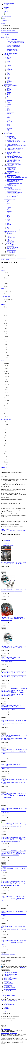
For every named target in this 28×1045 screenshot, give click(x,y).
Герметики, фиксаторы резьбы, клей (16, 141)
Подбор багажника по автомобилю (15, 41)
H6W (6, 336)
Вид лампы (3, 288)
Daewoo (9, 59)
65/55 (6, 456)
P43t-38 (7, 376)
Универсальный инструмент (14, 156)
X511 (6, 416)
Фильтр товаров (5, 259)
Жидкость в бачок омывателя (14, 152)
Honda (8, 63)
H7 (6, 339)
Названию (6, 543)
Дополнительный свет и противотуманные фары (13, 181)
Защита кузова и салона (10, 231)
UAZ (8, 130)
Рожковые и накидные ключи (14, 157)
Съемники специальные (13, 159)
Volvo (8, 223)
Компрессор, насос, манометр (14, 192)
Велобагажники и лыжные (13, 45)
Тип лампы (3, 304)
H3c (6, 328)
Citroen (8, 58)
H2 (6, 320)
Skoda (8, 77)
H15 (6, 315)
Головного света (9, 299)
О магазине (6, 1)
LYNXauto (7, 275)
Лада (8, 68)
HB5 (6, 352)
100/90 (6, 464)
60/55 (6, 451)
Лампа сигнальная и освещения (15, 179)
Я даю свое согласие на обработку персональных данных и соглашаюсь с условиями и (14, 967)
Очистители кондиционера (13, 149)
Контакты (6, 7)
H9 (6, 344)
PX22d (6, 406)
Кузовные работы (11, 161)
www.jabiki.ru (16, 958)
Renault (8, 76)
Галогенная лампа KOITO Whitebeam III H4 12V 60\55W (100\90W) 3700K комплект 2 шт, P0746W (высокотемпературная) (13, 619)
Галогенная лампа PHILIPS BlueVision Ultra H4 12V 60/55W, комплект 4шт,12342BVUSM (14, 840)
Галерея (6, 11)
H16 (6, 317)
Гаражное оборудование (13, 163)
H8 (6, 342)
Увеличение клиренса (9, 199)
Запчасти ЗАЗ (10, 246)
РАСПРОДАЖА (11, 252)
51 (5, 443)
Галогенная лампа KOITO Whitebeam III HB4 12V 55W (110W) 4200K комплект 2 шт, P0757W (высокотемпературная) (13, 676)
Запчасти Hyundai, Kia (12, 247)
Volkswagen (9, 81)
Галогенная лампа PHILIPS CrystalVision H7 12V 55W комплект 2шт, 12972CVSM (13, 708)
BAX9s (7, 363)
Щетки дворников (8, 165)
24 (5, 430)
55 (5, 446)
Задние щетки (10, 171)
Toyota (8, 80)
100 (6, 459)
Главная (3, 258)
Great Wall (9, 100)
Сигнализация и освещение (12, 301)
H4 (6, 331)
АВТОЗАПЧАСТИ (11, 244)
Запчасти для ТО (11, 251)
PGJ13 (6, 387)
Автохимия (6, 134)
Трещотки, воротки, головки (14, 160)
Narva (6, 278)
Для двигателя (10, 136)
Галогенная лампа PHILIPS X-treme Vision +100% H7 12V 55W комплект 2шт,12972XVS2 (13, 825)
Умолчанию (7, 540)
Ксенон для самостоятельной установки (17, 177)
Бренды (2, 270)
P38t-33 (7, 373)
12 (5, 470)
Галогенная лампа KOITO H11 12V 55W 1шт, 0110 (13, 929)
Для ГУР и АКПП (11, 138)
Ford (8, 62)
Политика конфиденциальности (9, 1000)
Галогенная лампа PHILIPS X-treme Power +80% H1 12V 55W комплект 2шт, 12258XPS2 (14, 854)
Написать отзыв (5, 529)
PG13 (6, 382)
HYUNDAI (9, 240)
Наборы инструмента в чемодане (15, 155)
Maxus (8, 110)
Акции (5, 8)
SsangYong (9, 121)
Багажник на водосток (12, 47)
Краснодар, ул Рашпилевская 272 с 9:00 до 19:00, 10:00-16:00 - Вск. (9, 31)
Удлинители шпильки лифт (14, 229)
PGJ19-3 (7, 395)
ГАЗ (8, 132)
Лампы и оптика (8, 173)
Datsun (8, 61)
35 (5, 435)
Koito (6, 272)
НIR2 (6, 358)
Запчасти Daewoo (11, 250)
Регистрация (7, 16)
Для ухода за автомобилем (13, 193)
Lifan (8, 108)
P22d (6, 371)
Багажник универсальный (13, 46)
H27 (6, 323)
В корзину (3, 571)
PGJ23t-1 (7, 400)
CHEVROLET (10, 242)
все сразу (7, 545)
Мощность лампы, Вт (6, 419)
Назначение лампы (5, 296)
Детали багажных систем (13, 51)
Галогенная (8, 291)
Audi (8, 55)
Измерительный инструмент (14, 164)
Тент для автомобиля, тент (13, 195)
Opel (8, 72)
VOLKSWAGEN (11, 238)
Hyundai (9, 65)
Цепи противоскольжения (10, 53)
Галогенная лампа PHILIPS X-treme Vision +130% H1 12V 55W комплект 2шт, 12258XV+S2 (13, 590)
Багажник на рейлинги (12, 49)
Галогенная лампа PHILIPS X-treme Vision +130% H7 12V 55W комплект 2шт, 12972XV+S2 (13, 647)
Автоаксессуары (8, 187)
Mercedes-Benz (10, 112)
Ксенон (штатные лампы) (13, 176)
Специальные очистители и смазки (16, 142)
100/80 (6, 462)
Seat (8, 217)
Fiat (7, 96)
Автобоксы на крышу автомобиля (15, 42)
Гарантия (6, 4)
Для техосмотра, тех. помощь (14, 189)
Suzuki (8, 78)
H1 (6, 307)
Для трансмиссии (11, 137)
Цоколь (2, 360)
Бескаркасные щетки (12, 168)
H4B (6, 333)
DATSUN (9, 236)
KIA (8, 208)
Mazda (8, 109)
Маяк (6, 286)
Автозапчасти (7, 243)
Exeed (8, 94)
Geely (8, 98)
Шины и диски (10, 146)
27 (5, 432)
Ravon (8, 74)
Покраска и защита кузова (13, 151)
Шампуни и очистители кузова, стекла (16, 145)
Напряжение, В (4, 467)
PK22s (6, 403)
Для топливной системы (13, 140)
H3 (6, 325)
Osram (6, 280)
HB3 (6, 347)
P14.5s (6, 365)
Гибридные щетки (11, 169)
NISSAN (9, 235)
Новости (6, 5)
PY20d (6, 414)
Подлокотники (7, 54)
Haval (8, 101)
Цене (5, 541)
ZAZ (8, 129)
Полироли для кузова (12, 144)
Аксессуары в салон (12, 197)
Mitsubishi (9, 113)
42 (5, 438)
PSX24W (7, 355)
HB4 (6, 350)
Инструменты (7, 153)
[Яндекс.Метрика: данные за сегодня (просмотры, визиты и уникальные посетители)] (5, 1029)
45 (5, 440)
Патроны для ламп (11, 185)
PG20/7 (7, 384)
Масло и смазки (8, 133)
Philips (6, 283)
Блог (5, 9)
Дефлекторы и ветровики (10, 85)
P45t (6, 379)
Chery (8, 82)
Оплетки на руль (8, 84)
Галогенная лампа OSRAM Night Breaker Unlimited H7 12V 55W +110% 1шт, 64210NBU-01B (13, 562)
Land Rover (9, 69)
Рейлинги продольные (12, 50)
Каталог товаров (5, 37)
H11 (6, 312)
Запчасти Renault (11, 248)
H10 (6, 309)
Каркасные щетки (11, 167)
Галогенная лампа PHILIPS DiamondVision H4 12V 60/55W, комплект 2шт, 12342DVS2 (13, 884)
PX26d (6, 408)
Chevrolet (9, 57)
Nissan (8, 70)
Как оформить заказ (9, 3)
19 (5, 427)
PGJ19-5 (7, 398)
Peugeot (8, 73)
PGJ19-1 (7, 390)
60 (5, 448)
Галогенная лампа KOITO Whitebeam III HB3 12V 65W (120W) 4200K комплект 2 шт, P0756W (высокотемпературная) (13, 694)
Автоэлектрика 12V (12, 191)
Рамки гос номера (11, 196)
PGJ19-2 (7, 392)
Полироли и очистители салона (15, 148)
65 (5, 454)
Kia (7, 66)
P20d (6, 368)
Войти (2, 16)
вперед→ (12, 545)
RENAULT (9, 234)
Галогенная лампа (11, 175)
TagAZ (8, 125)
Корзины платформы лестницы (15, 43)
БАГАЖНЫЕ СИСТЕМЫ (10, 39)
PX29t (6, 411)
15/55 (6, 424)
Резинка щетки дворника (13, 172)
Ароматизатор (10, 188)
